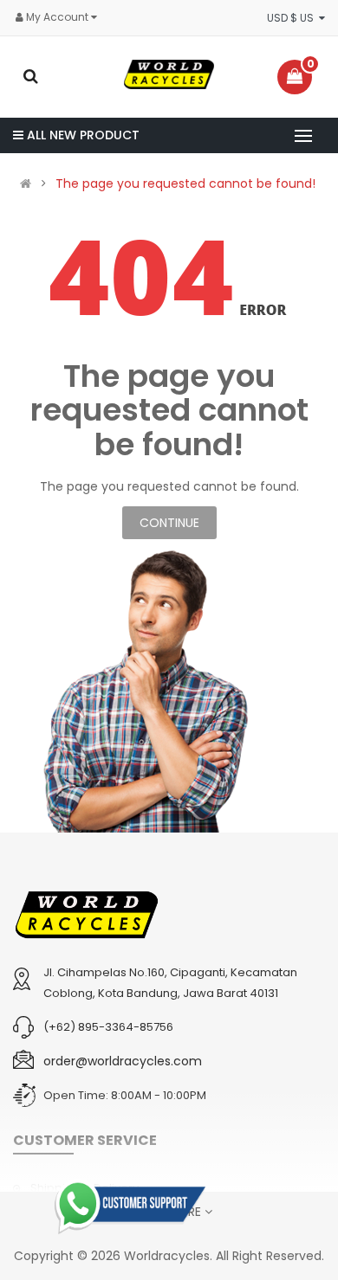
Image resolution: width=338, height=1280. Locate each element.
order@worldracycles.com (122, 1061)
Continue (169, 522)
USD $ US (293, 17)
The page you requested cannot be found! (185, 183)
